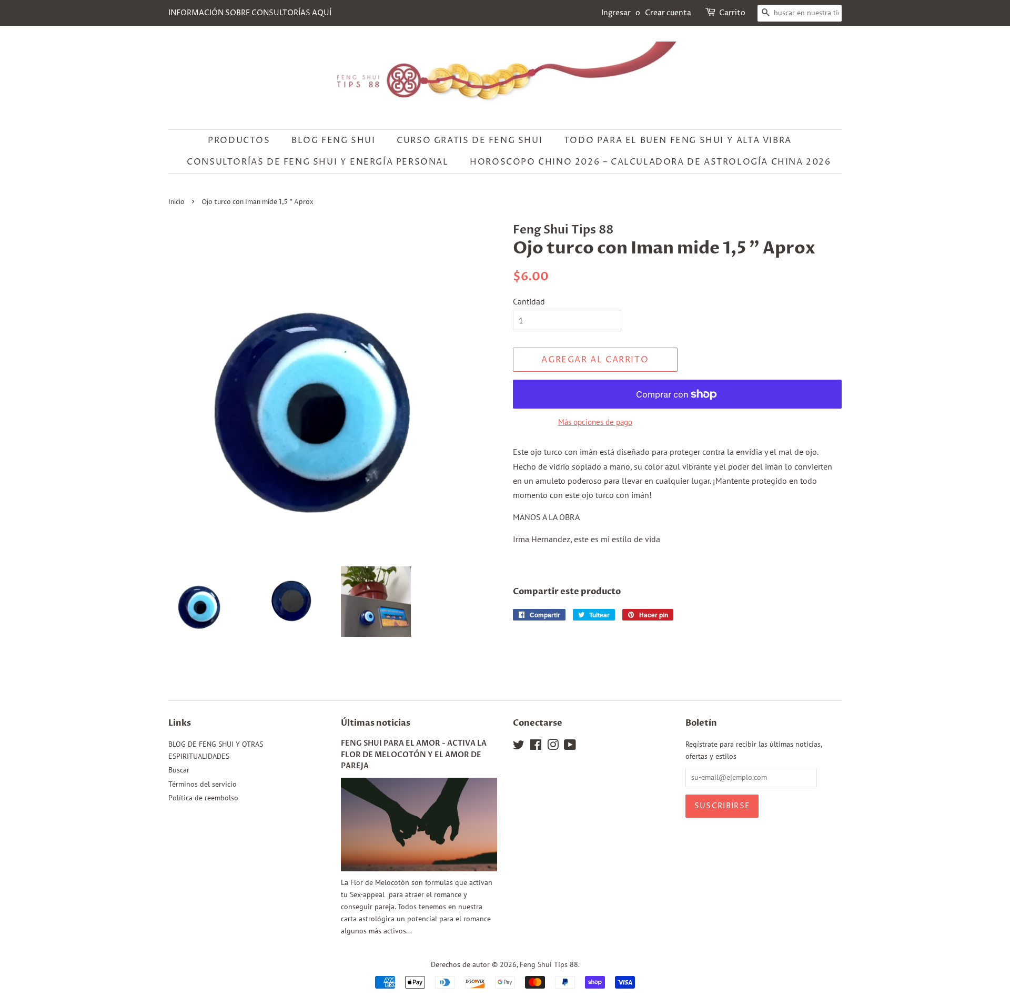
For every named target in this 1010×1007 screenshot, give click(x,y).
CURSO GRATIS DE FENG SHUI (469, 140)
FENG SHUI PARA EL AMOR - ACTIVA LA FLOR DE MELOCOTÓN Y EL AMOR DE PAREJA (414, 755)
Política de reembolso (203, 797)
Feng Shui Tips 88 (549, 964)
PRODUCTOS (239, 140)
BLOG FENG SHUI (333, 140)
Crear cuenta (668, 13)
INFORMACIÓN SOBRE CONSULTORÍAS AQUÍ (249, 13)
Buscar (178, 770)
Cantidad (529, 301)
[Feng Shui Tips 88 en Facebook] (536, 746)
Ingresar (616, 13)
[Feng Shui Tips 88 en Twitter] (518, 746)
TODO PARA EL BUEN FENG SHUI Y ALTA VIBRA (678, 140)
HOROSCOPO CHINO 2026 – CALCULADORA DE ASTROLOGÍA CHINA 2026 (650, 162)
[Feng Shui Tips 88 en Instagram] (553, 746)
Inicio (176, 202)
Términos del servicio (202, 784)
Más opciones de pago (595, 422)
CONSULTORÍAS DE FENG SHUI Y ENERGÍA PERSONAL (317, 162)
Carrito (732, 13)
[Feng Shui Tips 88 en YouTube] (570, 746)
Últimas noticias (375, 723)
